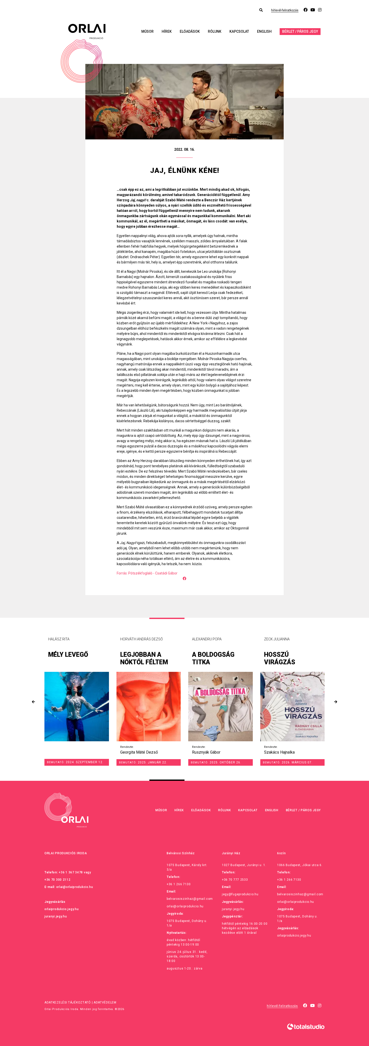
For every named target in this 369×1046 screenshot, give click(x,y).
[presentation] (33, 702)
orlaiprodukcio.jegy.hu (61, 909)
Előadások (190, 31)
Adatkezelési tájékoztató (67, 1002)
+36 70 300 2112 (57, 879)
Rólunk (214, 31)
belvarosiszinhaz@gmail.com (190, 899)
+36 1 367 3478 (71, 872)
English (264, 31)
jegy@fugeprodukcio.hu (240, 894)
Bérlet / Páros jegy (300, 31)
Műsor (147, 31)
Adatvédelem (105, 1002)
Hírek (167, 31)
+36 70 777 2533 (235, 879)
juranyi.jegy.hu (55, 916)
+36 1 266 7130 (179, 884)
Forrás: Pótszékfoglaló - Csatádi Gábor (147, 573)
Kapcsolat (239, 31)
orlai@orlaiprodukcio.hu (74, 887)
